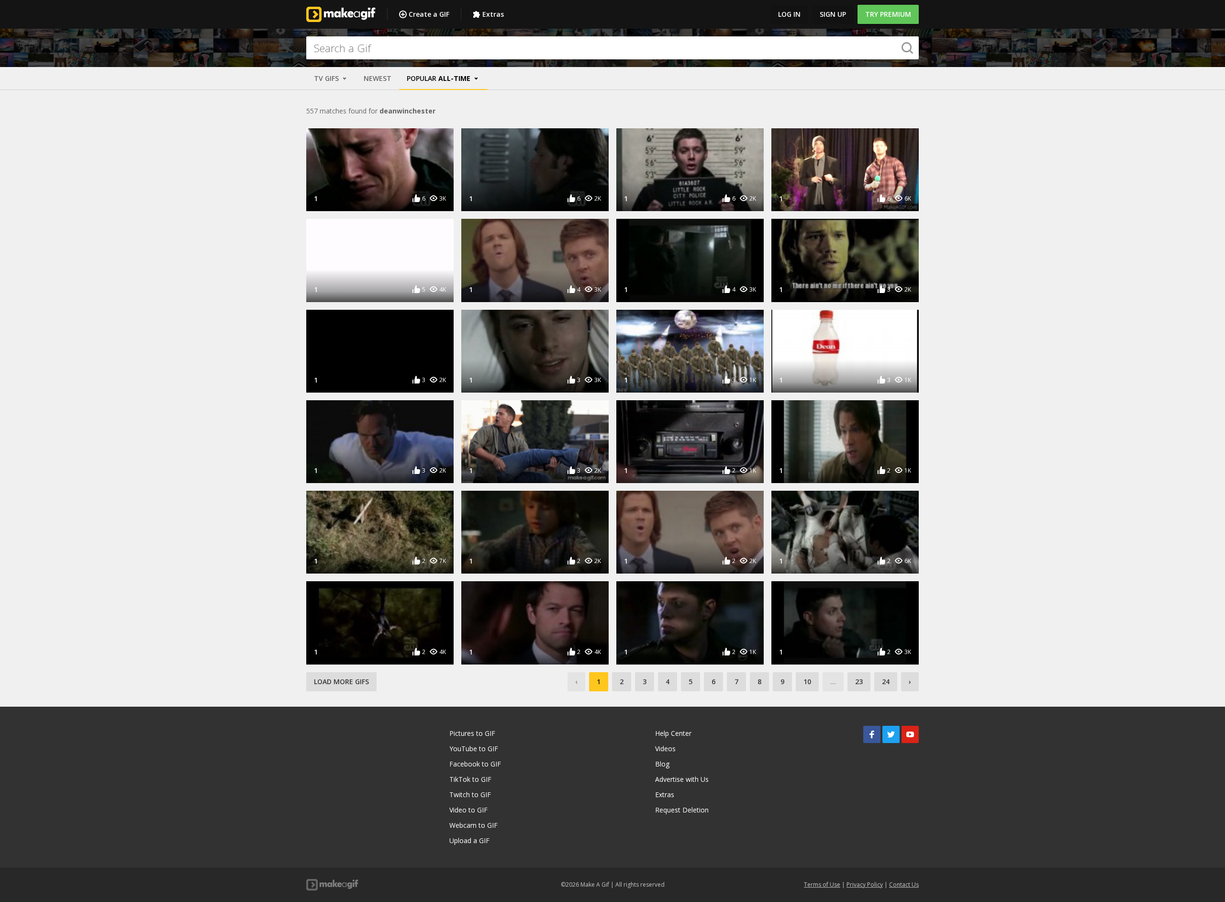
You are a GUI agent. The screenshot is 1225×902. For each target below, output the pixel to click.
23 (859, 681)
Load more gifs (341, 681)
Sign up (833, 14)
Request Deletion (682, 809)
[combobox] (612, 47)
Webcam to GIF (473, 825)
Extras (493, 14)
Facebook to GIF (475, 763)
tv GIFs (327, 78)
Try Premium (888, 14)
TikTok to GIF (470, 779)
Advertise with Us (682, 779)
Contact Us (904, 884)
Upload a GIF (469, 840)
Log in (789, 14)
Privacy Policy (864, 884)
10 (807, 681)
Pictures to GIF (472, 733)
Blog (662, 763)
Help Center (673, 733)
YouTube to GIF (473, 748)
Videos (665, 748)
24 (886, 681)
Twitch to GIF (470, 794)
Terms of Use (822, 884)
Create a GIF (429, 14)
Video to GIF (468, 809)
